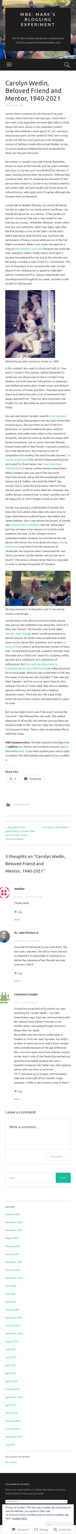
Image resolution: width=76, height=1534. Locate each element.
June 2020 (10, 1286)
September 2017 (14, 1437)
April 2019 (10, 1373)
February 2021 (12, 1246)
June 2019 (10, 1357)
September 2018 (14, 1397)
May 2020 (10, 1294)
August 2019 (11, 1341)
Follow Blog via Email (17, 1484)
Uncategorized (22, 804)
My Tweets (11, 1462)
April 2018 (10, 1405)
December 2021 (13, 1230)
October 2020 (12, 1270)
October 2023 (12, 1214)
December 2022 (13, 1222)
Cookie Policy (19, 1518)
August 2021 (11, 1238)
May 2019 (10, 1365)
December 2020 (13, 1262)
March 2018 (11, 1413)
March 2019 (11, 1381)
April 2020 (10, 1302)
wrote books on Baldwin (25, 524)
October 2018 (12, 1389)
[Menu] (9, 65)
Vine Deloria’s (29, 248)
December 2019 (13, 1317)
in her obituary (57, 416)
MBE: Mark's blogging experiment (38, 19)
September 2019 (14, 1333)
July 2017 (10, 1445)
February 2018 (12, 1421)
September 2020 (14, 1278)
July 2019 (10, 1349)
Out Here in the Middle (57, 827)
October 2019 (12, 1325)
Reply (17, 920)
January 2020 (12, 1309)
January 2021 (12, 1254)
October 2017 (12, 1429)
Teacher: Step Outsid (17, 633)
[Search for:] (38, 1178)
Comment (56, 1156)
